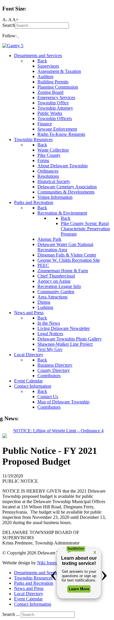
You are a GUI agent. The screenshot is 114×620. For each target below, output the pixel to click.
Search (8, 25)
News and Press (29, 588)
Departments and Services (38, 572)
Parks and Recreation (33, 583)
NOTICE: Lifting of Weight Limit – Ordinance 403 (59, 430)
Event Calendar (28, 598)
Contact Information (32, 604)
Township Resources (33, 577)
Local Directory (28, 593)
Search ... (11, 614)
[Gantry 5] (12, 45)
